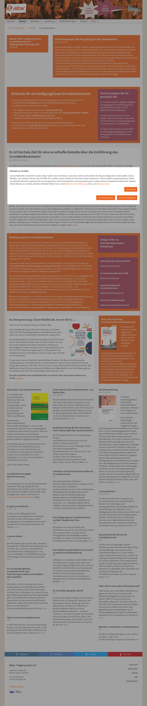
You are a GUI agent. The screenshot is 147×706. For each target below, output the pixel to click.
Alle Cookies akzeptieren (127, 198)
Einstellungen (131, 189)
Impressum (105, 183)
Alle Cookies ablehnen (105, 198)
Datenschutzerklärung (76, 183)
